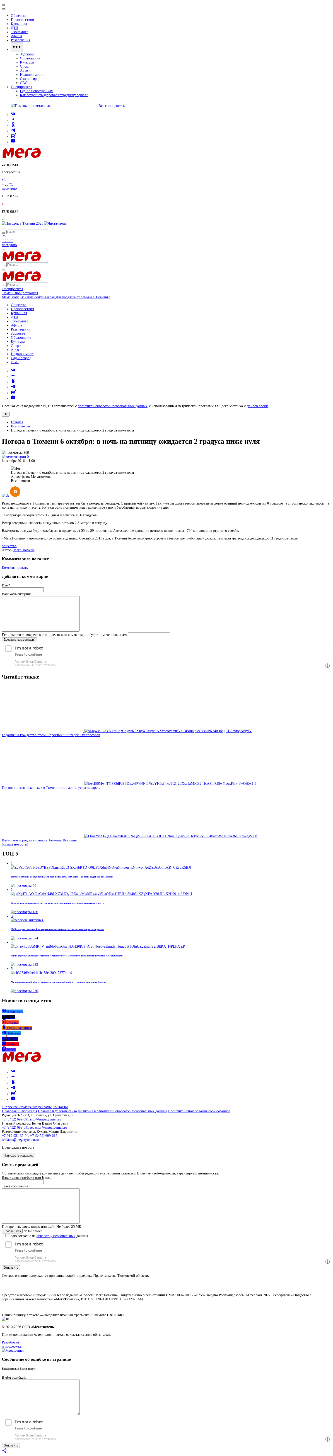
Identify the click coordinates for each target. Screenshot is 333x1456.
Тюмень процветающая (20, 293)
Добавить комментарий (19, 639)
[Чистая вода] (55, 223)
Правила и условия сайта (57, 1111)
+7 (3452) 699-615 (43, 1135)
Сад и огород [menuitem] (30, 79)
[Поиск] (3, 228)
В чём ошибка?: (14, 1377)
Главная (17, 422)
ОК (6, 414)
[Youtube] (13, 142)
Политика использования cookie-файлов (199, 1111)
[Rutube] (13, 136)
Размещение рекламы (35, 1107)
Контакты (60, 1107)
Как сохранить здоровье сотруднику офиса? (54, 95)
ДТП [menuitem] (14, 28)
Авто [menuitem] (24, 70)
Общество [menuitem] (19, 15)
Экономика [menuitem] (19, 32)
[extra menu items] (16, 47)
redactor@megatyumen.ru (48, 1127)
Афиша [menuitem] (16, 36)
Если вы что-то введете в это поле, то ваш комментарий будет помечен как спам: (64, 635)
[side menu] (3, 9)
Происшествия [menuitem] (22, 20)
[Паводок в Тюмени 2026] (23, 223)
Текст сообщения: (15, 1186)
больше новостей (15, 844)
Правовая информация (19, 1111)
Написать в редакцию (18, 1155)
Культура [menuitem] (27, 62)
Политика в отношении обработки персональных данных (122, 1111)
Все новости (20, 426)
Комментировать (15, 567)
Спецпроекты (12, 289)
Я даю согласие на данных (47, 1236)
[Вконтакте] (13, 115)
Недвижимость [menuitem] (31, 74)
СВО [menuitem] (24, 83)
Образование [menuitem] (30, 58)
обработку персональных (55, 1236)
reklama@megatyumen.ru (20, 1140)
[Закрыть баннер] (3, 5)
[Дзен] (13, 120)
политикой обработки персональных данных (112, 406)
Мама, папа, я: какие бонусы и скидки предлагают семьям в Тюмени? (56, 297)
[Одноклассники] (13, 125)
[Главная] (54, 157)
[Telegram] (13, 131)
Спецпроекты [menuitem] (21, 87)
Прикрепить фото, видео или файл (41, 1226)
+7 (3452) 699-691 (15, 1119)
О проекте (10, 1107)
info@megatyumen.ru (45, 1119)
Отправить (11, 1267)
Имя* (6, 585)
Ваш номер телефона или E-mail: (27, 1177)
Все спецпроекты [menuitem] (112, 106)
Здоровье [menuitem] (27, 54)
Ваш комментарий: (16, 594)
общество (9, 546)
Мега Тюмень (23, 550)
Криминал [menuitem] (19, 24)
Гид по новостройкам (36, 91)
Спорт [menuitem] (25, 66)
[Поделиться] (4, 1452)
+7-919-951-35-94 (15, 1135)
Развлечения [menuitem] (20, 40)
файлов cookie (257, 406)
